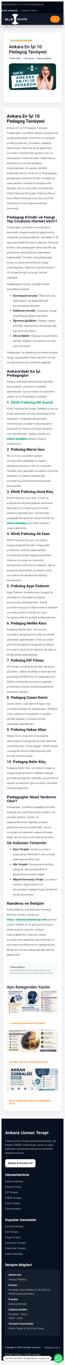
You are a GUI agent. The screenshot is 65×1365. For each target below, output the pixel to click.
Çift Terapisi (11, 1192)
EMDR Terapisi (13, 1198)
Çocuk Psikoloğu (14, 1226)
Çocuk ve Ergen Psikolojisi (21, 40)
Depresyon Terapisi (15, 1243)
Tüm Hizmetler (13, 1208)
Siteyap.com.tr (52, 1347)
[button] (58, 1358)
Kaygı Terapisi (12, 1237)
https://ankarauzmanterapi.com (27, 919)
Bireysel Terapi (13, 1187)
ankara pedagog (17, 438)
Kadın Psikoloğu (14, 1254)
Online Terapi (12, 1203)
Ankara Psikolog (14, 1181)
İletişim (37, 1354)
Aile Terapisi (11, 1232)
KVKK (28, 1354)
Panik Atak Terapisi (15, 1248)
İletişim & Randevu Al (20, 1163)
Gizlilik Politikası (14, 1354)
